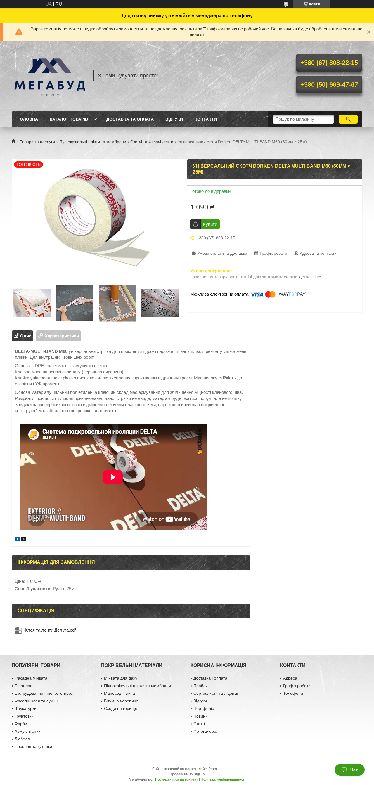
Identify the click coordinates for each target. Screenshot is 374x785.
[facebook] (17, 539)
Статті (199, 723)
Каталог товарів (69, 119)
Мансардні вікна (119, 693)
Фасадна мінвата (31, 678)
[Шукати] (348, 119)
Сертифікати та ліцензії (215, 693)
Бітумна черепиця (121, 701)
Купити (210, 224)
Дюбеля (22, 739)
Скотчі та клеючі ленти (151, 141)
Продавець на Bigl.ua (187, 774)
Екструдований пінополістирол (44, 693)
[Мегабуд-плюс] (50, 76)
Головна (28, 119)
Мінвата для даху (120, 678)
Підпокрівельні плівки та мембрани (92, 141)
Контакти (206, 119)
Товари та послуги (37, 141)
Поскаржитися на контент (176, 779)
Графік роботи (297, 685)
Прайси (200, 685)
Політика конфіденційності (223, 779)
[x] (23, 539)
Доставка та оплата (130, 119)
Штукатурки (26, 708)
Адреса (290, 678)
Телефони (293, 693)
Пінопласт (24, 685)
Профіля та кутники (33, 746)
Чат (354, 769)
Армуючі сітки (28, 731)
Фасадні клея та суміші (36, 701)
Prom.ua (215, 769)
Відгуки (174, 119)
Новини (200, 716)
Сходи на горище (120, 708)
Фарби (21, 723)
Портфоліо (203, 708)
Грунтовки (24, 716)
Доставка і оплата (210, 678)
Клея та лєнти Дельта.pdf (50, 630)
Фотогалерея (206, 731)
